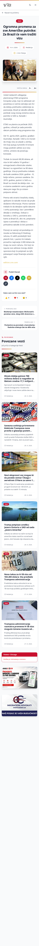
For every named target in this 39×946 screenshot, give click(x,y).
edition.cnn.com (10, 262)
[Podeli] (5, 278)
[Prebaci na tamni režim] (30, 5)
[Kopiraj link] (5, 283)
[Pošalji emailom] (29, 278)
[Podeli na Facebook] (11, 278)
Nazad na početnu (12, 13)
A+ (35, 88)
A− (30, 88)
